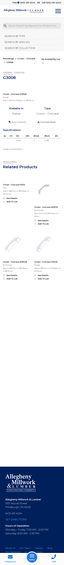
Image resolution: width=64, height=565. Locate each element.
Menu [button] (32, 559)
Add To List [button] (12, 201)
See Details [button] (11, 198)
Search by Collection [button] (19, 48)
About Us (10, 548)
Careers (39, 548)
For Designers (13, 552)
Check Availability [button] (18, 122)
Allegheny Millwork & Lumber (23, 11)
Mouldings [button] (8, 58)
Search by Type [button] (14, 36)
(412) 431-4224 (27, 2)
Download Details (48, 122)
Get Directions (16, 519)
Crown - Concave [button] (26, 58)
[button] (16, 178)
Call (54, 561)
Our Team (25, 548)
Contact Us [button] (10, 561)
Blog (49, 548)
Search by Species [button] (17, 42)
